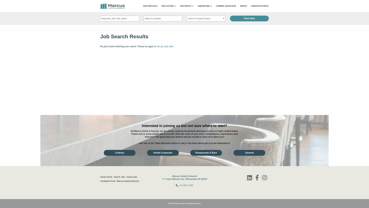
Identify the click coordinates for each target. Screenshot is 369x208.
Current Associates (226, 6)
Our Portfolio (150, 6)
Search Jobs (119, 177)
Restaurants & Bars (206, 153)
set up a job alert (165, 46)
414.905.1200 (186, 185)
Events (243, 6)
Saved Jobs (132, 177)
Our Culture (167, 6)
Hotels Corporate (163, 153)
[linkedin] (249, 178)
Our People (185, 6)
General (249, 153)
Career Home (106, 177)
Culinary (119, 153)
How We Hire (203, 6)
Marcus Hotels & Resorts (128, 181)
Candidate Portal (260, 6)
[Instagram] (264, 178)
